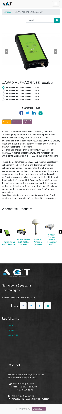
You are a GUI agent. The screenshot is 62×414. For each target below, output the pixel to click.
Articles (7, 12)
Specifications (17, 122)
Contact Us (13, 335)
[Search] (57, 20)
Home (10, 325)
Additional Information (27, 122)
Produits (12, 330)
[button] (6, 51)
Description (6, 122)
